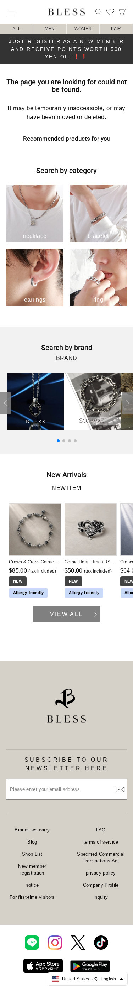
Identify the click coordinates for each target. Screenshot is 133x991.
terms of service (100, 842)
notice (32, 885)
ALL (16, 28)
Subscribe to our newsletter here (66, 764)
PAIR (116, 28)
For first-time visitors (32, 897)
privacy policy (101, 873)
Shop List (32, 854)
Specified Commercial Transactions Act (100, 857)
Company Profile (101, 885)
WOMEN (83, 28)
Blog (32, 842)
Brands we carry (32, 830)
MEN (50, 28)
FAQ (101, 830)
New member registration (32, 870)
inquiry (101, 897)
